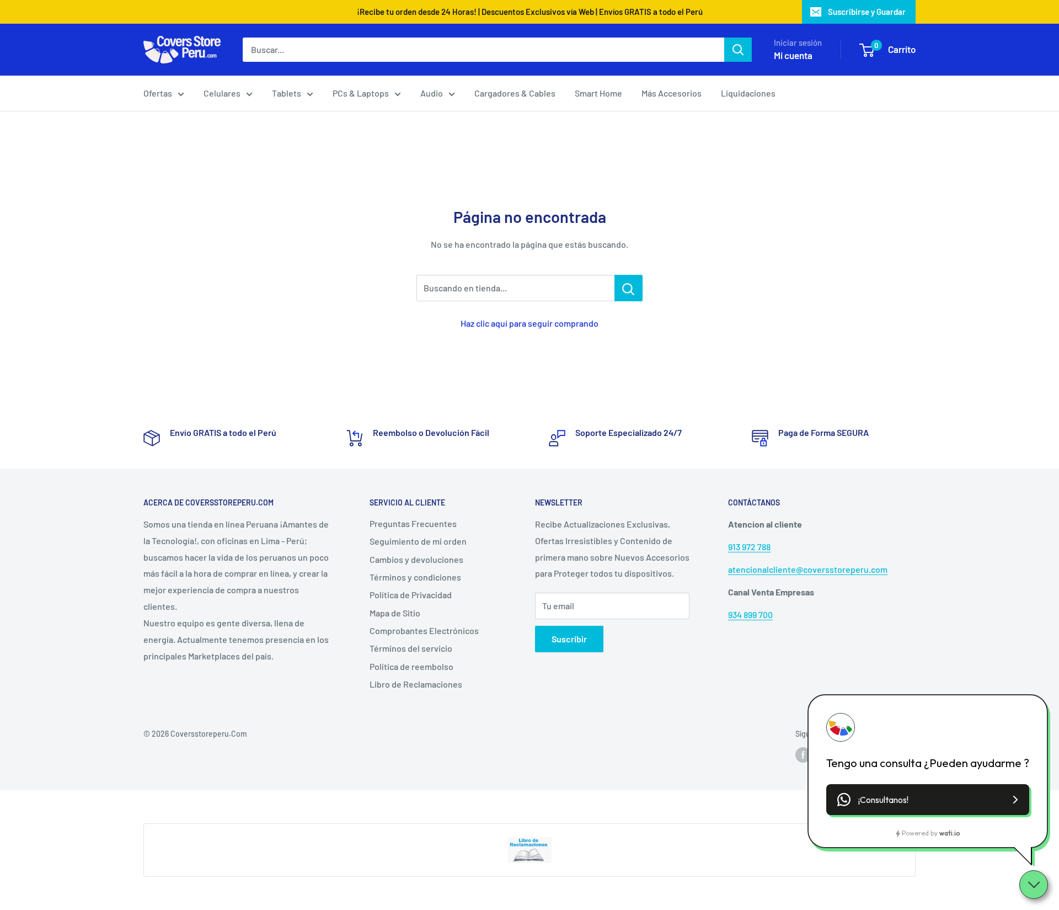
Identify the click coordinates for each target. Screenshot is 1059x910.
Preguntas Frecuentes (413, 523)
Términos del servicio (411, 648)
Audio (431, 93)
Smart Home (598, 93)
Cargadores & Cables (514, 93)
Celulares (222, 93)
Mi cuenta (793, 55)
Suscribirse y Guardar (867, 12)
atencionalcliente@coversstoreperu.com (807, 569)
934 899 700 (750, 614)
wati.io (949, 833)
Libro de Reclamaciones (416, 684)
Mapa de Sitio (395, 613)
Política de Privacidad (411, 594)
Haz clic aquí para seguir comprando (529, 323)
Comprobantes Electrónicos (424, 630)
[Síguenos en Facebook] (803, 755)
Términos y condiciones (415, 577)
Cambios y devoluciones (416, 559)
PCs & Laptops (361, 93)
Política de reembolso (411, 666)
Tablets (286, 93)
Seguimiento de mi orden (418, 541)
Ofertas (157, 93)
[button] (927, 799)
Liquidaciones (748, 93)
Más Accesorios (671, 93)
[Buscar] (738, 50)
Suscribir (569, 639)
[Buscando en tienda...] (628, 288)
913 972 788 (749, 546)
